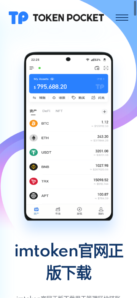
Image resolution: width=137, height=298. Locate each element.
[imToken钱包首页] (56, 17)
